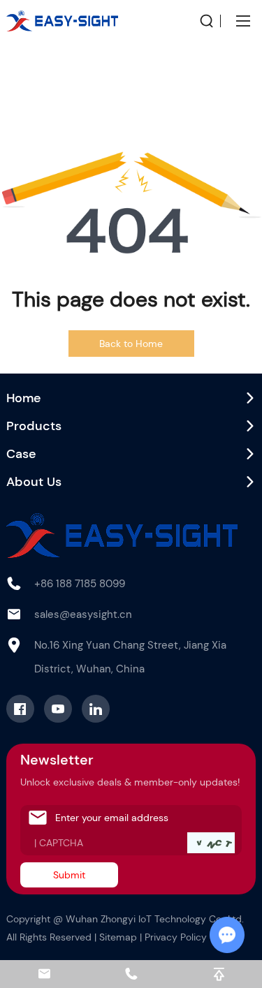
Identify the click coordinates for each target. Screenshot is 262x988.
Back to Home (131, 343)
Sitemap (118, 937)
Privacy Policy (176, 937)
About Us (33, 481)
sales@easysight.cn (83, 614)
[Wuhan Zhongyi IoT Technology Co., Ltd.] (62, 21)
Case (21, 453)
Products (33, 426)
